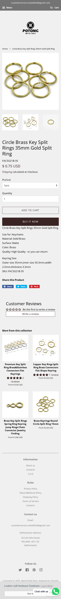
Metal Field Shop (29, 580)
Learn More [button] (47, 586)
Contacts (30, 469)
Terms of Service (30, 501)
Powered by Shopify (48, 580)
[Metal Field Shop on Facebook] (27, 570)
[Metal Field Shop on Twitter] (20, 570)
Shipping (7, 172)
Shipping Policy (30, 497)
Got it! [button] (30, 593)
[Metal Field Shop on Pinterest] (34, 570)
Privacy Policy (30, 488)
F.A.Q (30, 473)
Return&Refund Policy (30, 492)
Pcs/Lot (6, 179)
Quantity (7, 193)
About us (30, 465)
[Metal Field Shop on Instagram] (40, 570)
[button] (14, 378)
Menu (9, 7)
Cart (56, 7)
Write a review (30, 314)
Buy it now (30, 221)
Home (5, 48)
